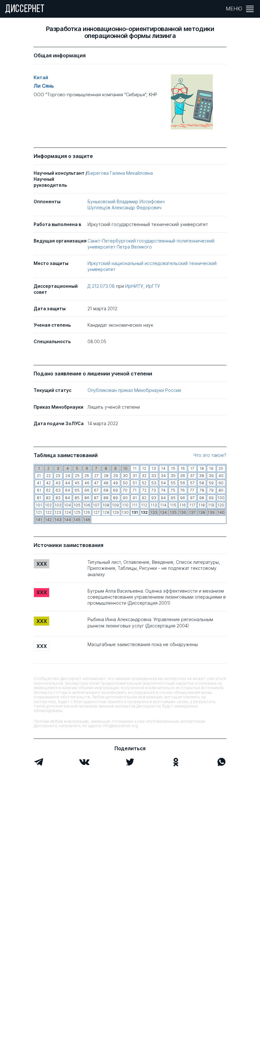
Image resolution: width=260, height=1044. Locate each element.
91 (135, 497)
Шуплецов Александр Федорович (124, 207)
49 (115, 483)
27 (96, 475)
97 (192, 497)
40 (221, 475)
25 (77, 475)
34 (163, 475)
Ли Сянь (44, 86)
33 (153, 475)
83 (58, 497)
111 (135, 505)
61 (39, 490)
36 (182, 475)
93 (153, 497)
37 (192, 475)
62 (48, 490)
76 (182, 490)
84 (67, 497)
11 (135, 468)
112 (144, 505)
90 (125, 497)
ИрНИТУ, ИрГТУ (142, 286)
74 (163, 490)
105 (77, 505)
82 (48, 497)
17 (192, 468)
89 (115, 497)
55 (173, 483)
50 (125, 483)
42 (48, 483)
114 (163, 505)
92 (144, 497)
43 (58, 483)
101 (39, 505)
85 (77, 497)
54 (163, 483)
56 (182, 483)
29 (115, 475)
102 (48, 505)
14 (163, 468)
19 (211, 468)
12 (144, 468)
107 (96, 505)
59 (211, 483)
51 (135, 483)
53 (153, 483)
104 (67, 505)
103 (58, 505)
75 (173, 490)
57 (192, 483)
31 (135, 475)
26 (86, 475)
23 (57, 475)
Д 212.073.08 (102, 286)
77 (192, 490)
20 (220, 468)
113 (154, 505)
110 (125, 505)
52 (144, 483)
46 (86, 483)
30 (125, 475)
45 (77, 483)
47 (96, 483)
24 (67, 475)
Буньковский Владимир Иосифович (126, 201)
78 (201, 490)
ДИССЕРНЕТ (25, 9)
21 (39, 475)
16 (182, 468)
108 (105, 505)
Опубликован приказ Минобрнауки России (134, 390)
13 (154, 468)
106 (86, 505)
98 (201, 497)
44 (67, 483)
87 (96, 497)
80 (221, 490)
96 (182, 497)
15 (173, 468)
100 (221, 497)
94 (163, 497)
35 (173, 475)
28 (106, 475)
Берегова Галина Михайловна (120, 173)
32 (144, 475)
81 (39, 497)
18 (201, 468)
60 (221, 483)
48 (105, 483)
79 (211, 490)
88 (105, 497)
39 (211, 475)
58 (201, 483)
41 (39, 483)
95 (173, 497)
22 (48, 475)
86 (86, 497)
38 (201, 475)
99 (211, 497)
